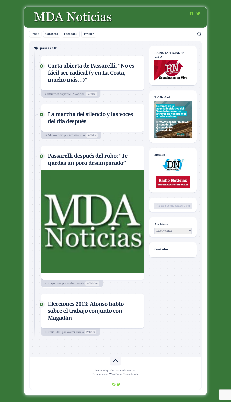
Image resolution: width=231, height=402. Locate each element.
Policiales (92, 283)
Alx (136, 374)
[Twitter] (198, 13)
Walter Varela (75, 283)
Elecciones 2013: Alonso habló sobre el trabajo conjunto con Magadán (86, 311)
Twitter (89, 34)
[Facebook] (191, 13)
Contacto (51, 34)
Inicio (35, 34)
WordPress (115, 374)
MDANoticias (76, 94)
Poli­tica (91, 94)
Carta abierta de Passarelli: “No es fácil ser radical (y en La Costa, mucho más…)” (91, 73)
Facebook (70, 34)
